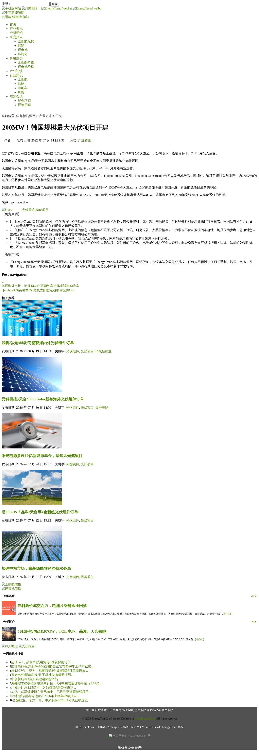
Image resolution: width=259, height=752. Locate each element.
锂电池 (17, 17)
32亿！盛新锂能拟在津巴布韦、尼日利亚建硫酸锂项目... (51, 691)
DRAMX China (127, 727)
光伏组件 (72, 351)
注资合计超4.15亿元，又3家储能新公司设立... (43, 687)
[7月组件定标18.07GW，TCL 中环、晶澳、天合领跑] (9, 639)
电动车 (23, 88)
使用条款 (140, 710)
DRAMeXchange (108, 727)
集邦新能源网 (26, 116)
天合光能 (101, 407)
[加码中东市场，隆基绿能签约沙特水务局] (129, 544)
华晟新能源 (103, 351)
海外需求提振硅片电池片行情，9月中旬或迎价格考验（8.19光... (56, 683)
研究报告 (16, 37)
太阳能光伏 (26, 41)
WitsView (142, 727)
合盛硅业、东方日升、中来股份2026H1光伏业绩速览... (51, 700)
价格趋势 (16, 58)
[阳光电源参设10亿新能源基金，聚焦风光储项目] (129, 431)
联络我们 (103, 710)
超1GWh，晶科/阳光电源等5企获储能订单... (42, 662)
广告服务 (116, 710)
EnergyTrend (169, 727)
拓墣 (181, 727)
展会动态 (24, 100)
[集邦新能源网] (13, 12)
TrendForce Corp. (145, 718)
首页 (13, 24)
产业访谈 (16, 71)
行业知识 (16, 75)
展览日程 (24, 105)
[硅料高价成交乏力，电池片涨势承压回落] (9, 614)
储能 (26, 17)
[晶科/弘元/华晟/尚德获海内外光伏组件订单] (129, 318)
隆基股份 (87, 577)
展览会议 (16, 96)
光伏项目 (42, 210)
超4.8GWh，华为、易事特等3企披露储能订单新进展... (49, 670)
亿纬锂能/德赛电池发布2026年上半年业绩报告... (45, 696)
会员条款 (167, 710)
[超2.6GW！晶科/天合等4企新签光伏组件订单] (129, 488)
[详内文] (227, 613)
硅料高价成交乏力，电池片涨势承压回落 (52, 605)
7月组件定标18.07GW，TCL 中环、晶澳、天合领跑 (62, 631)
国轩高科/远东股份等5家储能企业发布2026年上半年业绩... (52, 666)
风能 (21, 92)
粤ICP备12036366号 (129, 747)
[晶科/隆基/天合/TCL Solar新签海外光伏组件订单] (129, 375)
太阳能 (7, 17)
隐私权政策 (154, 710)
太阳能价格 (26, 62)
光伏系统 (28, 210)
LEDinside (155, 727)
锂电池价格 (26, 66)
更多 (254, 596)
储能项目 (72, 464)
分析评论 (16, 33)
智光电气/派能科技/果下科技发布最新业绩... (42, 675)
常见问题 (128, 710)
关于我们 (91, 710)
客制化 (23, 54)
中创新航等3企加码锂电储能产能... (36, 679)
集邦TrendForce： (86, 727)
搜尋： (6, 3)
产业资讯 (16, 28)
